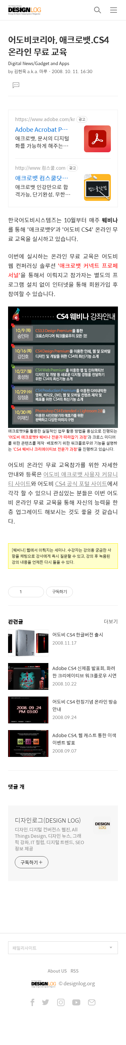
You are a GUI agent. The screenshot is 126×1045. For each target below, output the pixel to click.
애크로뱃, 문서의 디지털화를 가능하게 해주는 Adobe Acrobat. (42, 142)
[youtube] (76, 1003)
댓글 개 (16, 786)
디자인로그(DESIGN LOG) (48, 820)
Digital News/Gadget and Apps (38, 63)
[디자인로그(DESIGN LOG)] (25, 10)
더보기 (111, 621)
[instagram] (61, 1003)
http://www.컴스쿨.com (40, 168)
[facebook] (32, 1003)
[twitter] (45, 1003)
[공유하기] (28, 592)
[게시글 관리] (36, 592)
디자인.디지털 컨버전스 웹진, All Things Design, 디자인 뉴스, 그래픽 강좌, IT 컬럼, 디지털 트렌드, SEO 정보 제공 (49, 839)
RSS (75, 970)
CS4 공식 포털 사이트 (81, 483)
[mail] (91, 1003)
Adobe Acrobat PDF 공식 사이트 (42, 129)
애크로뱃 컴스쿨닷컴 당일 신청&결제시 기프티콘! (41, 178)
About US (57, 970)
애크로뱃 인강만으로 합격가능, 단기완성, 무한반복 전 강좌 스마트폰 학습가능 (42, 190)
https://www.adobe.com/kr (45, 119)
